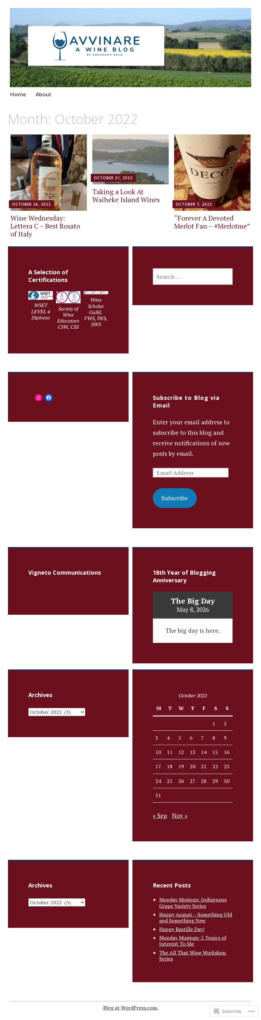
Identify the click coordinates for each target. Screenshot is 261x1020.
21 (204, 766)
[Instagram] (38, 397)
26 (181, 780)
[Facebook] (49, 397)
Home (18, 94)
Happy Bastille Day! (181, 929)
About (44, 94)
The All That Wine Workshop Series (192, 955)
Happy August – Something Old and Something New (195, 917)
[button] (40, 307)
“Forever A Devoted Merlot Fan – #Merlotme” (212, 222)
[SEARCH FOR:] (193, 276)
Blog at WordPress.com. (130, 1007)
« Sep (160, 815)
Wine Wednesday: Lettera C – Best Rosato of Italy (45, 226)
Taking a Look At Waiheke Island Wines (126, 195)
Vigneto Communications (64, 572)
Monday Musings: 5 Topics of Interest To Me (192, 940)
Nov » (179, 815)
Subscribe (174, 498)
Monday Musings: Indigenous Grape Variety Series (193, 902)
